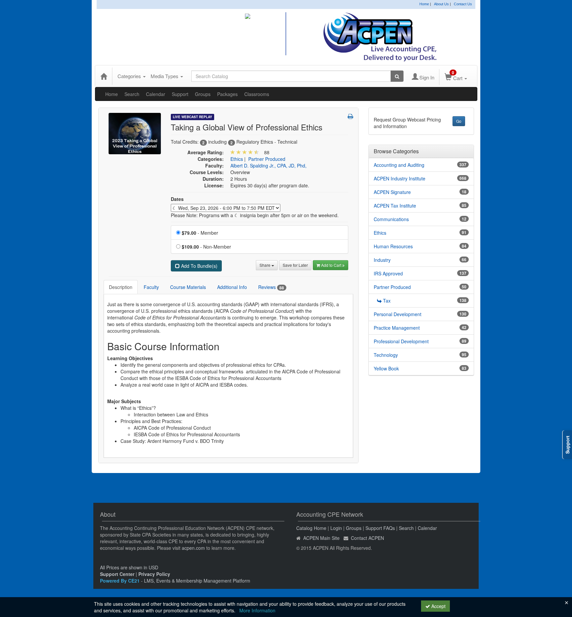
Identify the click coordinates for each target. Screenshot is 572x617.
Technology (386, 355)
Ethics (236, 159)
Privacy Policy (154, 574)
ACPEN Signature (392, 192)
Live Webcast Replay (192, 117)
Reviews (271, 287)
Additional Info (232, 287)
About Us (441, 4)
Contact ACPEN (367, 538)
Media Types (165, 75)
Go (458, 121)
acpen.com (193, 548)
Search (131, 94)
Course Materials (188, 287)
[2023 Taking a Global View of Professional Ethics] (135, 132)
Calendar (155, 94)
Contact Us (463, 4)
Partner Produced (266, 159)
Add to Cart (331, 265)
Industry (382, 260)
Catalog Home (311, 528)
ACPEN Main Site (321, 538)
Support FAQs (380, 528)
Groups (203, 94)
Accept (438, 606)
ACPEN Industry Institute (399, 178)
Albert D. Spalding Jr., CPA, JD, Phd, (268, 165)
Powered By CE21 (120, 580)
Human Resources (393, 246)
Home (424, 4)
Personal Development (397, 314)
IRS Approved (388, 273)
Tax (387, 300)
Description (120, 287)
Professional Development (401, 341)
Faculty (151, 287)
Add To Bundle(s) (198, 265)
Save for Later (295, 265)
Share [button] (265, 265)
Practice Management (397, 327)
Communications (391, 219)
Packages (227, 94)
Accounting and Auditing (399, 165)
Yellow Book (386, 368)
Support (180, 94)
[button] (350, 116)
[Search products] (397, 76)
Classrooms (256, 94)
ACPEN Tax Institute (395, 205)
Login (336, 528)
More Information (257, 610)
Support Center (117, 574)
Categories (130, 75)
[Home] (103, 76)
